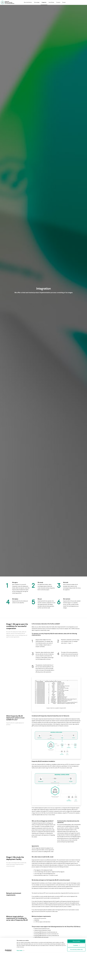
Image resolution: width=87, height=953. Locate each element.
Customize (75, 945)
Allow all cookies (76, 941)
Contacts (58, 2)
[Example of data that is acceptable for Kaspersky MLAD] (56, 692)
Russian (64, 2)
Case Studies (51, 2)
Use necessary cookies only (76, 949)
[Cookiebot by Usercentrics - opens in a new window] (8, 950)
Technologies (36, 2)
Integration (44, 2)
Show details (19, 950)
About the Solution (28, 2)
